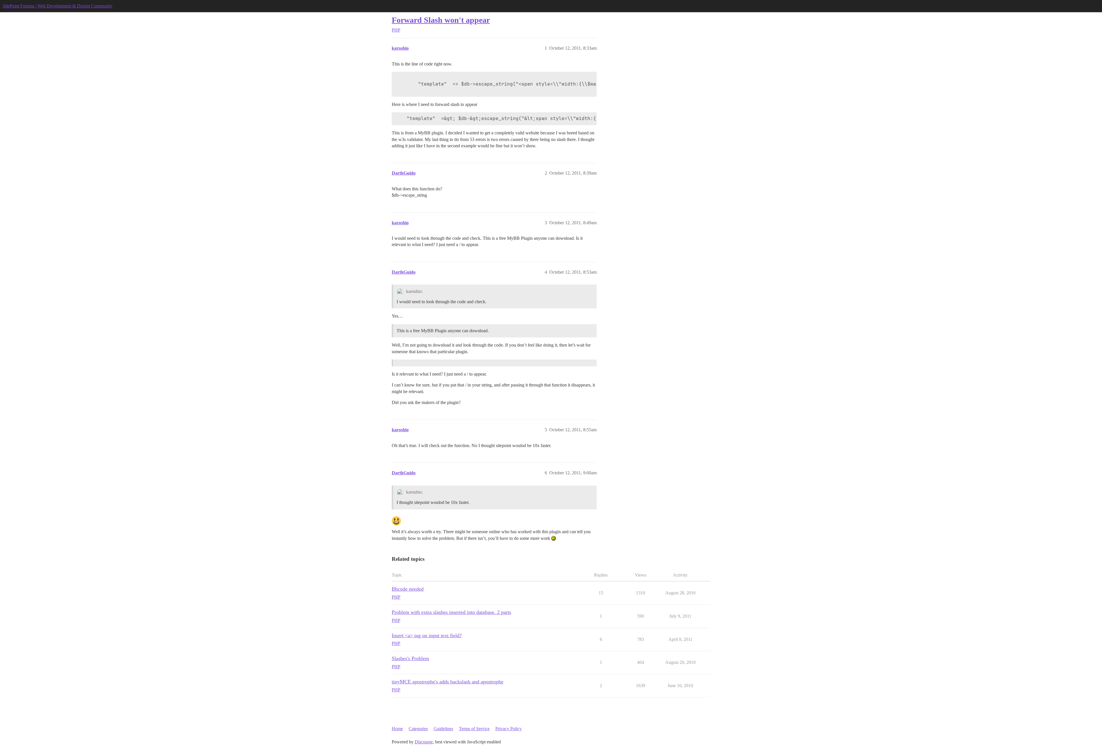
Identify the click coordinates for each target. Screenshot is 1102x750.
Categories (418, 728)
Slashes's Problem (410, 658)
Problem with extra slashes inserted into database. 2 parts (451, 612)
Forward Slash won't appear (441, 20)
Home (397, 728)
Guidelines (443, 728)
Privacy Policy (508, 728)
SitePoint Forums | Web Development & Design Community (57, 5)
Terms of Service (474, 728)
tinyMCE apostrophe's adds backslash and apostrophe (447, 682)
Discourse (424, 741)
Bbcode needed (408, 589)
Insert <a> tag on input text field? (427, 635)
